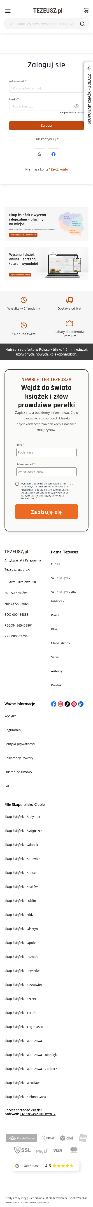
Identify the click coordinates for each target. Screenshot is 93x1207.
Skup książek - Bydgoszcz (23, 830)
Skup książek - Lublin (20, 900)
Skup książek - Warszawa (23, 1041)
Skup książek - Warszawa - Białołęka (31, 1055)
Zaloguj (47, 125)
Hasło (12, 99)
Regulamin (13, 730)
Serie (55, 657)
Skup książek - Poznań (21, 956)
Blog (54, 629)
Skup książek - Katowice (22, 858)
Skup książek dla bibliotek (63, 596)
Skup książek (60, 578)
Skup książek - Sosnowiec (23, 984)
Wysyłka (10, 716)
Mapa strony (60, 643)
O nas (55, 564)
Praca (55, 615)
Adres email (16, 81)
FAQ (8, 786)
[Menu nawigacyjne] (7, 11)
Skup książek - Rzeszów (22, 970)
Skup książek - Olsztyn (21, 928)
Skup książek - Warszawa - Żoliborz (31, 1069)
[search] (82, 23)
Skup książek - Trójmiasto (24, 1027)
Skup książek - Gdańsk (21, 844)
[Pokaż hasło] (77, 106)
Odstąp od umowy (18, 772)
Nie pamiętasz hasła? (72, 112)
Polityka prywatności (20, 744)
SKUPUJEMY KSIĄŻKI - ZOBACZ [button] (89, 98)
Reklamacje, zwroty (19, 758)
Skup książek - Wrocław (22, 1083)
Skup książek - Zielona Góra (25, 1097)
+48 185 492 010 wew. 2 (38, 1114)
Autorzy (57, 671)
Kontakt (57, 685)
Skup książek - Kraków (21, 886)
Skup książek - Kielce (20, 872)
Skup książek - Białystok (22, 816)
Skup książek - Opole (20, 942)
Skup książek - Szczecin (22, 998)
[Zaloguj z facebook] (53, 154)
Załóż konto (59, 169)
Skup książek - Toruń (20, 1013)
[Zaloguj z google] (39, 154)
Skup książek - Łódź (19, 914)
